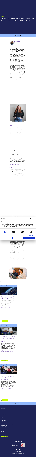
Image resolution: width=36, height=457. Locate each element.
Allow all (29, 238)
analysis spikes (17, 180)
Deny (6, 238)
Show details (31, 235)
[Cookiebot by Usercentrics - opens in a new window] (31, 218)
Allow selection (18, 238)
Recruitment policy (4, 425)
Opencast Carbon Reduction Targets (7, 424)
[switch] (13, 232)
